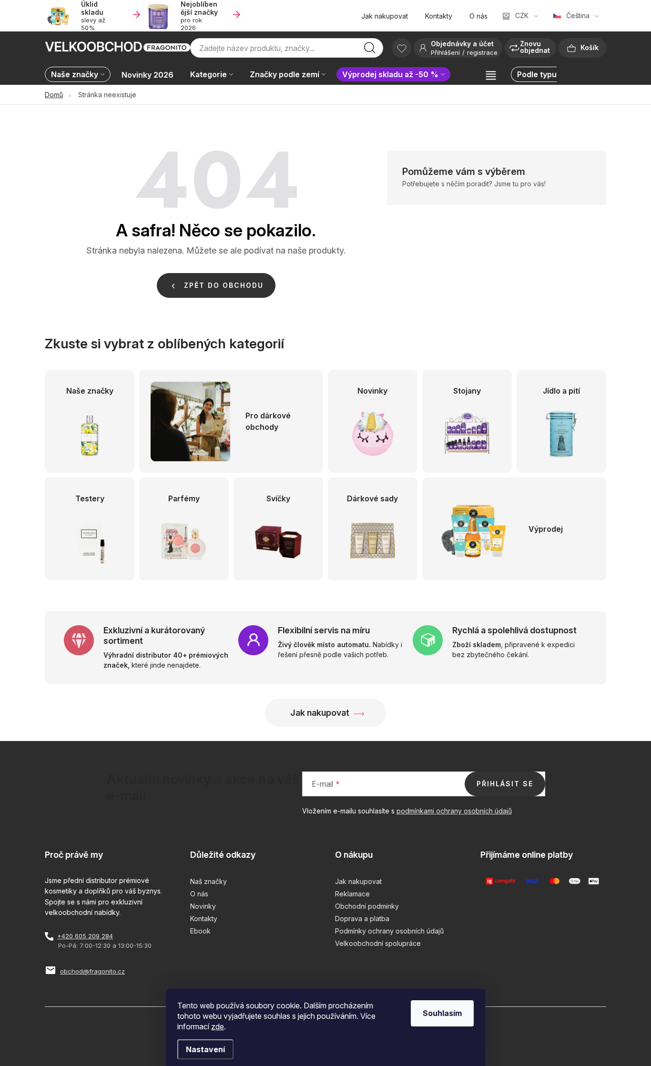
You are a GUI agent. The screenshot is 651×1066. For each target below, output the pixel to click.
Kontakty (438, 16)
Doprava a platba (362, 918)
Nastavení (205, 1049)
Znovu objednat (535, 47)
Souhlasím (442, 1013)
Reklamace (352, 894)
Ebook (200, 931)
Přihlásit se (505, 784)
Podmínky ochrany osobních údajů (389, 931)
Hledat (369, 50)
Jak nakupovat (384, 16)
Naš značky (208, 881)
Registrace (482, 52)
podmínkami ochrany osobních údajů (454, 811)
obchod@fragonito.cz (92, 971)
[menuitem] (80, 75)
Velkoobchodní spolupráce (378, 943)
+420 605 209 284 (85, 936)
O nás (478, 16)
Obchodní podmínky (367, 906)
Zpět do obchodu (224, 285)
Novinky (203, 906)
